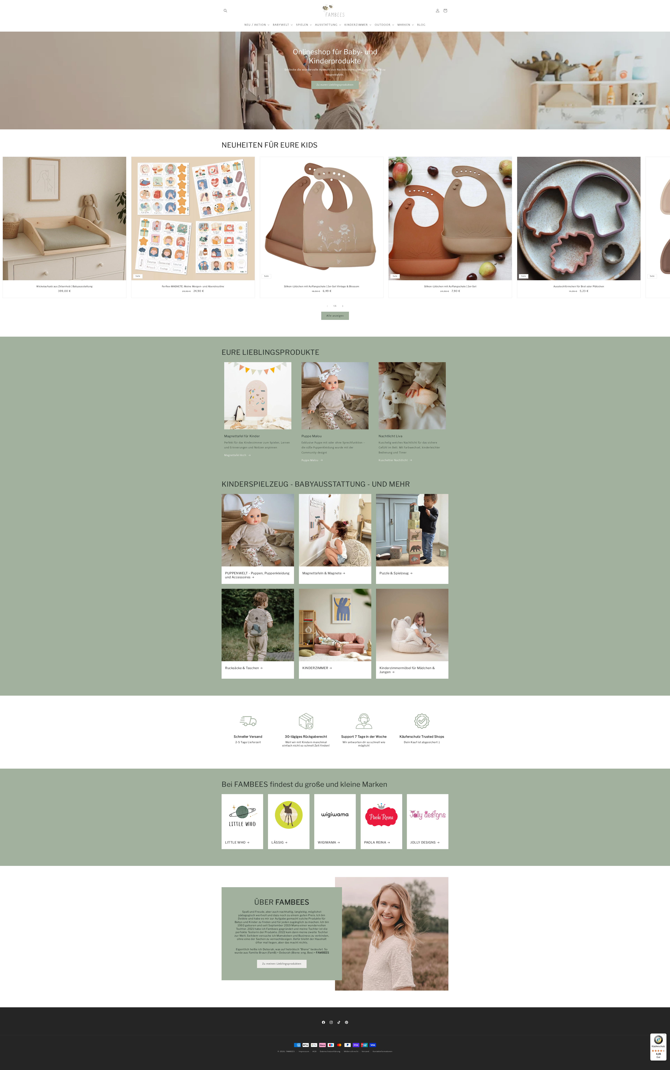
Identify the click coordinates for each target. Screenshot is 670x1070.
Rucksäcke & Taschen (242, 668)
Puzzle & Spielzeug (394, 573)
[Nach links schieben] (327, 306)
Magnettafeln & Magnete (321, 573)
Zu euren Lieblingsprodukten (335, 84)
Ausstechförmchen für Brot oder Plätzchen (578, 286)
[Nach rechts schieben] (343, 306)
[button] (225, 10)
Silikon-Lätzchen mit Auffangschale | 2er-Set (450, 286)
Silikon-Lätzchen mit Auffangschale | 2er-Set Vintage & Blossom (321, 286)
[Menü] (664, 1036)
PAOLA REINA (375, 842)
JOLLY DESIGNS (423, 842)
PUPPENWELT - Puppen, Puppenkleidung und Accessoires (257, 575)
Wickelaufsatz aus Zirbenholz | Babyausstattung (64, 286)
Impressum (304, 1051)
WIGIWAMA (327, 842)
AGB (314, 1051)
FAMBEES (290, 1051)
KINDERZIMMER (315, 668)
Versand (365, 1051)
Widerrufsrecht (351, 1051)
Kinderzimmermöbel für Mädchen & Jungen (407, 670)
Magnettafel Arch (235, 455)
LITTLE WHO (235, 842)
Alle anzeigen (335, 315)
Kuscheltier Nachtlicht (393, 460)
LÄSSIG (277, 842)
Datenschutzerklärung (330, 1051)
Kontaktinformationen (382, 1051)
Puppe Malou (310, 460)
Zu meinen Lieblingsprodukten (281, 963)
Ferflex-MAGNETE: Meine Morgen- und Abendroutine (193, 286)
